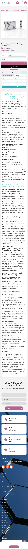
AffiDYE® (4, 510)
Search (3, 476)
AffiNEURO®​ (5, 515)
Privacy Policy (5, 484)
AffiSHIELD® (5, 527)
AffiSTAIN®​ (4, 530)
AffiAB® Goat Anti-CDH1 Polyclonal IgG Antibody (14, 10)
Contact (3, 481)
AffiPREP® (4, 520)
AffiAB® (3, 502)
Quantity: (4, 59)
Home (2, 8)
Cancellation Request (7, 494)
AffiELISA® (4, 512)
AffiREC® (4, 525)
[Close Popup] (27, 543)
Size (3, 55)
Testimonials (5, 491)
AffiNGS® (4, 517)
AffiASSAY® (4, 505)
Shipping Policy (5, 489)
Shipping (3, 50)
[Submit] (25, 541)
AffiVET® (4, 532)
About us (4, 479)
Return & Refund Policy (8, 486)
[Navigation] (25, 2)
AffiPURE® (4, 522)
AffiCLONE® (4, 507)
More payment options (14, 69)
